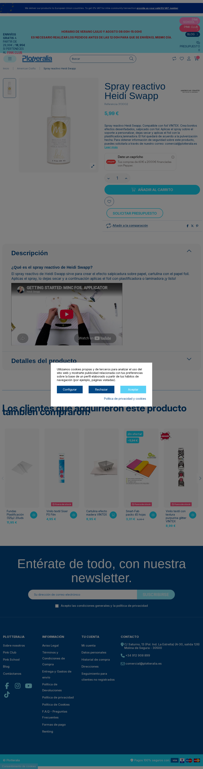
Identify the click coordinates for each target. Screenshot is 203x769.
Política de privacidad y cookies (125, 398)
